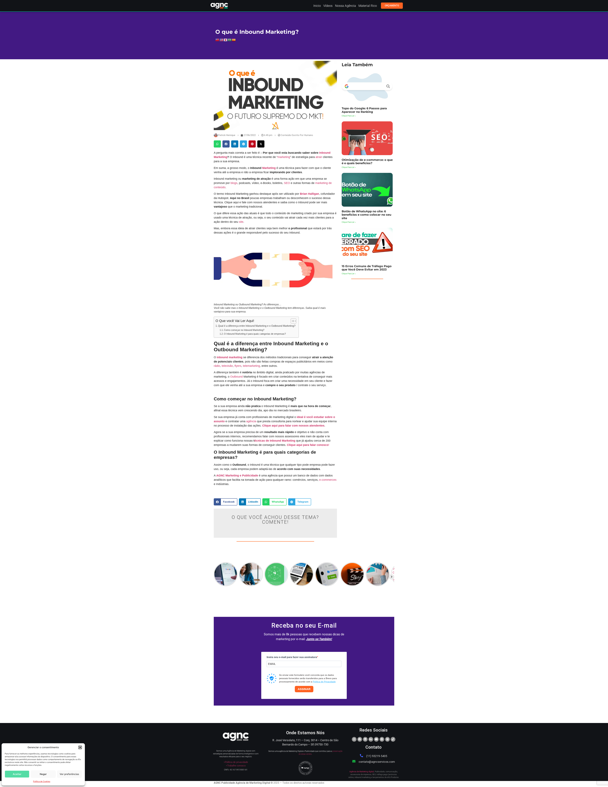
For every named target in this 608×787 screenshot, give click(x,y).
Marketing (269, 168)
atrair (319, 157)
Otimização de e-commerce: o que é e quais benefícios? (367, 161)
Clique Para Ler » (349, 116)
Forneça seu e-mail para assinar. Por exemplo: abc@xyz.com (293, 670)
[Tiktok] (393, 739)
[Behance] (370, 739)
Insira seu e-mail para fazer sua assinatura (292, 657)
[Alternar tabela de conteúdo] (291, 321)
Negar (43, 774)
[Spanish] (234, 39)
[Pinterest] (382, 739)
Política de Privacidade (324, 681)
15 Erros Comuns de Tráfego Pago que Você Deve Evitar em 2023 (367, 267)
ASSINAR (304, 689)
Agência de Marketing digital (361, 772)
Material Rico (367, 6)
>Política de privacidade (236, 762)
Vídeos (327, 6)
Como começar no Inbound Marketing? (244, 330)
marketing (284, 157)
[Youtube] (376, 739)
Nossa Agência (345, 6)
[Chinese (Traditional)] (217, 39)
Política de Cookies (41, 781)
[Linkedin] (365, 739)
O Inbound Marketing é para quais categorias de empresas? (255, 334)
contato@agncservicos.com (377, 761)
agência (251, 421)
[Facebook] (359, 739)
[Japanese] (226, 39)
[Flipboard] (387, 739)
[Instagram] (354, 739)
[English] (221, 39)
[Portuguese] (230, 39)
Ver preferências (69, 774)
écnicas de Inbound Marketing (274, 440)
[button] (80, 747)
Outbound (236, 376)
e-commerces (327, 479)
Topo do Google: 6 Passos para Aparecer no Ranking (364, 110)
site (241, 221)
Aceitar (17, 774)
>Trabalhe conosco (236, 765)
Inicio (317, 6)
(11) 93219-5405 (376, 756)
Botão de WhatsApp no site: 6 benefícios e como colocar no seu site (366, 215)
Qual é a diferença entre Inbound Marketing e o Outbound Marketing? (256, 325)
